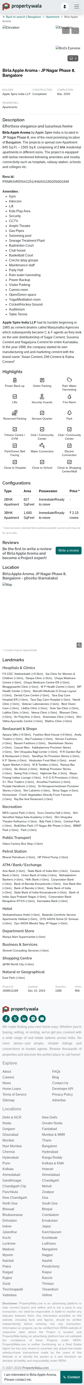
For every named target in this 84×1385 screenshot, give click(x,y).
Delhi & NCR (11, 1117)
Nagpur (47, 1255)
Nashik (47, 1260)
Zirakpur (48, 1192)
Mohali (47, 1186)
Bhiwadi (8, 1209)
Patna (6, 1266)
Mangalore (49, 1249)
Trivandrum (50, 1289)
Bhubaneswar (12, 1215)
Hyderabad (50, 1152)
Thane (46, 1140)
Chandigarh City (14, 1186)
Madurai (8, 1249)
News (6, 1083)
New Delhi (49, 1117)
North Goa (9, 1203)
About (6, 1071)
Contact (73, 1377)
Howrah (47, 1169)
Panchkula (10, 1192)
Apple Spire (43, 132)
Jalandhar (9, 1232)
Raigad (7, 1272)
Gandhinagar (11, 1180)
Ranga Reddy (52, 1157)
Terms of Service (14, 1094)
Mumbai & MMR (53, 1134)
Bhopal (47, 1209)
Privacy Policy (62, 1094)
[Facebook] (6, 1018)
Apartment (52, 16)
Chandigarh (50, 1180)
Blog (55, 1077)
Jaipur (46, 1226)
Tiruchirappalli (12, 1289)
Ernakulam (50, 1220)
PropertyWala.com (35, 1368)
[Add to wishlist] (66, 30)
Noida (6, 1123)
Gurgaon (8, 1129)
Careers (8, 1077)
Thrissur (48, 1283)
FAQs (56, 1071)
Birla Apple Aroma (16, 132)
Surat (6, 1283)
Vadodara (9, 1295)
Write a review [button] (68, 550)
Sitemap (8, 1100)
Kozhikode (49, 1237)
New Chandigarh (14, 1197)
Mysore (7, 1255)
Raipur (47, 1272)
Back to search (15, 16)
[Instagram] (33, 1018)
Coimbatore (50, 1215)
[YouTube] (42, 1018)
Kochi (6, 1237)
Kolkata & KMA (53, 1163)
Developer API (62, 1088)
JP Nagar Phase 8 (15, 137)
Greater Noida (52, 1123)
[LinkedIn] (24, 1018)
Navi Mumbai (12, 1146)
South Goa (49, 1203)
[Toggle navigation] (77, 6)
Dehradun (9, 1220)
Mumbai (8, 1140)
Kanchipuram (51, 1232)
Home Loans (11, 1088)
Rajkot (7, 1278)
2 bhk (61, 147)
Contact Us (60, 1083)
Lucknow (8, 1243)
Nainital (8, 1260)
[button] (65, 6)
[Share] (75, 30)
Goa (45, 1197)
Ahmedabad (11, 1174)
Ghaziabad (10, 1134)
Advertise (59, 1100)
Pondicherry (51, 1266)
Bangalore (34, 16)
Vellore (47, 1295)
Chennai (8, 1152)
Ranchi (47, 1278)
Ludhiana (49, 1243)
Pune (6, 1163)
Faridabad (49, 1129)
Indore (7, 1226)
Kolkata (7, 1169)
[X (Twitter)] (15, 1018)
